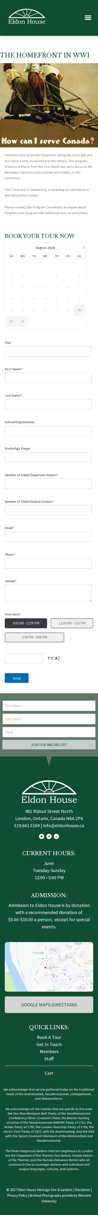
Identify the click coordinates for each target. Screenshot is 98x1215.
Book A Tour (49, 1037)
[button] (88, 18)
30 (11, 321)
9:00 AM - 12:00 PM (26, 623)
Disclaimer (82, 1189)
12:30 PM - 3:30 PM (72, 623)
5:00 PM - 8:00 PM (34, 637)
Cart (49, 1073)
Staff (49, 1058)
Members (49, 1051)
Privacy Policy (17, 1195)
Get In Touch (49, 1044)
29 (79, 310)
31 (22, 321)
